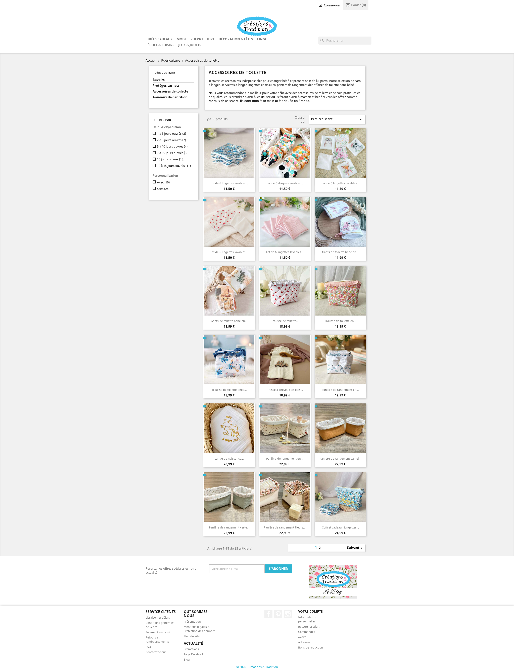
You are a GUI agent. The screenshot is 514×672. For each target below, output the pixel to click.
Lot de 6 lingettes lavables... (229, 183)
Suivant (355, 548)
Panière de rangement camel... (340, 458)
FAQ (148, 647)
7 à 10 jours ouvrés (172, 153)
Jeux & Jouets (189, 45)
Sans (163, 189)
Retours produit (308, 626)
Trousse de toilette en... (340, 321)
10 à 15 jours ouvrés (174, 166)
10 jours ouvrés (170, 159)
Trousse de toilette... (285, 321)
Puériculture (203, 39)
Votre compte (310, 611)
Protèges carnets (166, 85)
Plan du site (192, 636)
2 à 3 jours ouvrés (171, 140)
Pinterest (278, 614)
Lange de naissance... (229, 458)
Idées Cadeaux (160, 39)
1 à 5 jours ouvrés (171, 133)
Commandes (306, 632)
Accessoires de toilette (170, 91)
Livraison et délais (158, 617)
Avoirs (302, 637)
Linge (262, 39)
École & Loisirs (161, 45)
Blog (187, 659)
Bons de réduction (310, 647)
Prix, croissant (337, 119)
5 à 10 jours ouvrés (172, 146)
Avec (163, 182)
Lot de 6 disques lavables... (285, 183)
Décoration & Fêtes (236, 39)
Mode (182, 39)
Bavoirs (159, 80)
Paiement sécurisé (158, 632)
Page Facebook (194, 654)
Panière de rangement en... (340, 390)
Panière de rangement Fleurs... (285, 527)
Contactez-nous (156, 652)
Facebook (268, 614)
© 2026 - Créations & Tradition (257, 667)
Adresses (304, 642)
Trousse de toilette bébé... (229, 390)
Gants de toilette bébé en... (340, 252)
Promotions (191, 649)
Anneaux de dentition (170, 97)
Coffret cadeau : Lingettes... (340, 527)
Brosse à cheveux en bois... (285, 390)
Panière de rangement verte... (229, 527)
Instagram (288, 614)
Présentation (192, 621)
